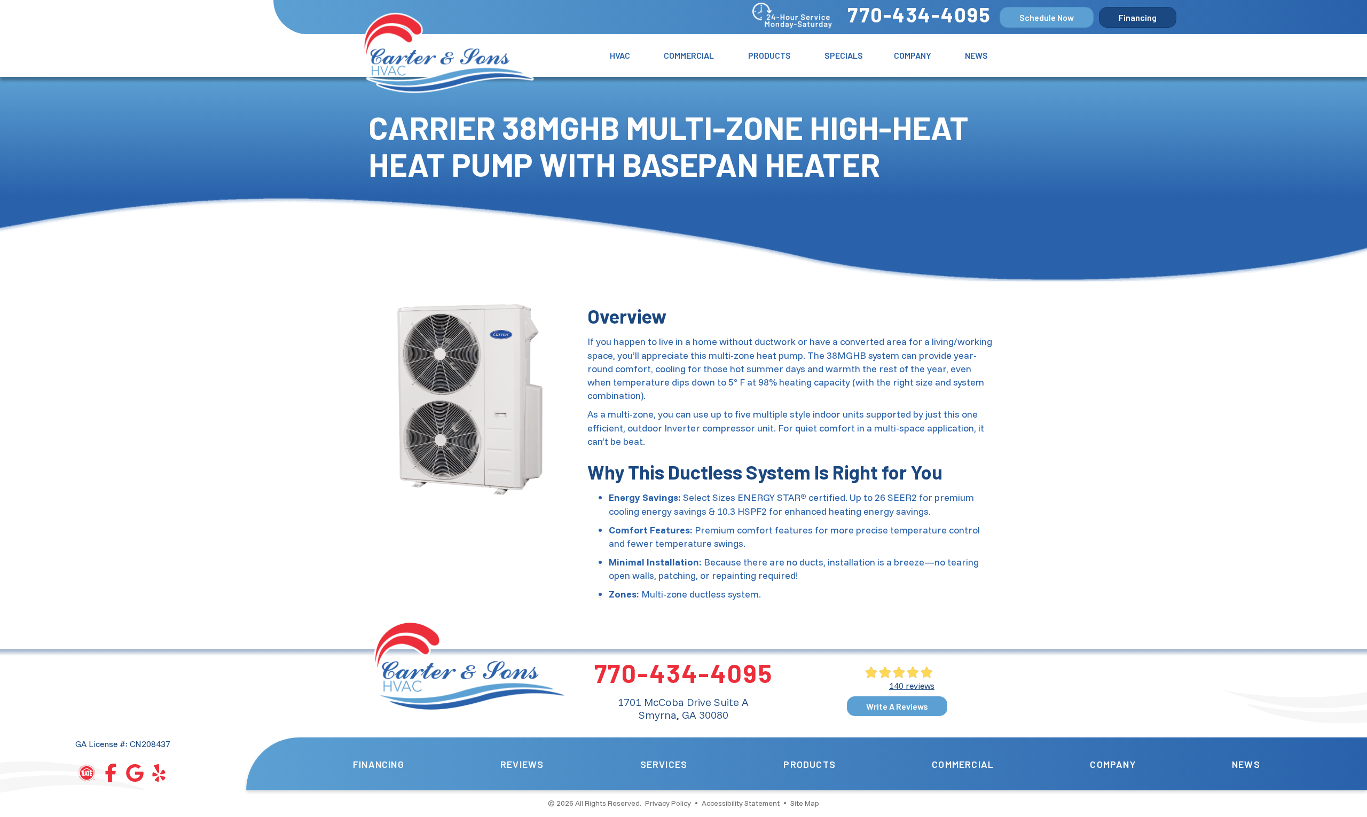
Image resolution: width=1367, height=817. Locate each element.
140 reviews (911, 685)
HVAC (620, 55)
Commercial (689, 55)
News (976, 55)
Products (769, 55)
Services (664, 764)
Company (912, 55)
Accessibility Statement (741, 803)
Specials (843, 55)
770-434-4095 (919, 14)
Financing (378, 764)
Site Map (804, 803)
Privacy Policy (668, 803)
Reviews (522, 764)
